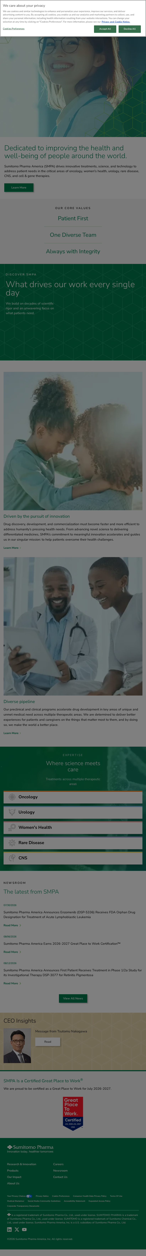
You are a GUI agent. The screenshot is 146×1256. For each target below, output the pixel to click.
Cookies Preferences (13, 28)
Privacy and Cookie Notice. (116, 21)
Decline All (129, 29)
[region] (73, 18)
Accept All (105, 29)
